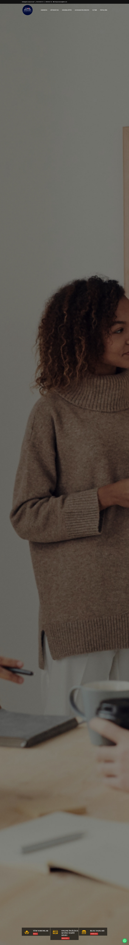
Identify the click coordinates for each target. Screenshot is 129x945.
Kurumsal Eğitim (67, 10)
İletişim (94, 10)
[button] (124, 940)
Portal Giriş (103, 10)
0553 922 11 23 (49, 1)
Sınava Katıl (65, 938)
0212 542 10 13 (40, 1)
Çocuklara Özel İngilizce (82, 10)
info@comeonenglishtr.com (61, 1)
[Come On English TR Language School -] (27, 10)
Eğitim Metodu (54, 10)
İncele (35, 933)
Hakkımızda (44, 10)
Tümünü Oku (93, 933)
